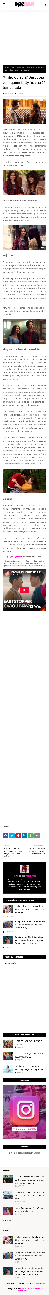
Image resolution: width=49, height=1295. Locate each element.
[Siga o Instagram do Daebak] (24, 1139)
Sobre (21, 1284)
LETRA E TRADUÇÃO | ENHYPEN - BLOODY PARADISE (29, 1055)
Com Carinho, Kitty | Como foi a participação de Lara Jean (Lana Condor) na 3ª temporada (29, 940)
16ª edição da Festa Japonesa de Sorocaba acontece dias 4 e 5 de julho (29, 1195)
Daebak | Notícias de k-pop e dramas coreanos (30, 1290)
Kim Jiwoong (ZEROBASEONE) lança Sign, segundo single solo (29, 1068)
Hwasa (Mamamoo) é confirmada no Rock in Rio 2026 (30, 1210)
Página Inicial (10, 1284)
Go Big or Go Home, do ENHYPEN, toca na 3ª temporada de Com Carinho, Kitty (30, 924)
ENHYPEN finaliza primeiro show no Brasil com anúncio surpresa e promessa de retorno (30, 1180)
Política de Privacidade (36, 1284)
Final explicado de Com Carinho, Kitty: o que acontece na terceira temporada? (29, 909)
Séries (18, 68)
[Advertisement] (24, 35)
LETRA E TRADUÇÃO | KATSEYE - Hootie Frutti (29, 1042)
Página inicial (10, 68)
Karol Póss (9, 93)
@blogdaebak (16, 557)
